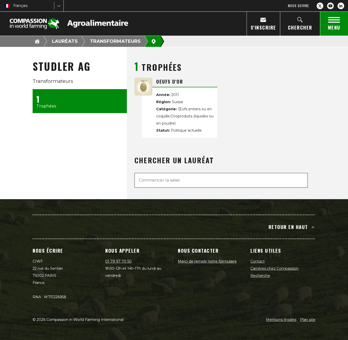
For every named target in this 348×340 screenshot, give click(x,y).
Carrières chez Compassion (274, 268)
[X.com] (320, 6)
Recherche (260, 275)
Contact (257, 261)
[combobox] (13, 5)
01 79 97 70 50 (118, 261)
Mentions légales (281, 319)
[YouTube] (330, 6)
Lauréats (65, 41)
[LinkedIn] (341, 6)
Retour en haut (288, 226)
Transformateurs (115, 41)
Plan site (307, 319)
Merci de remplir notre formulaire (207, 261)
